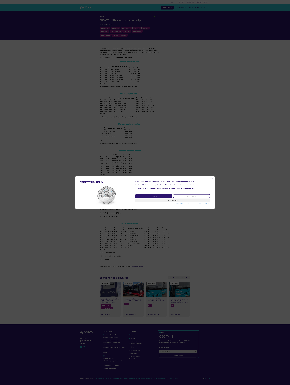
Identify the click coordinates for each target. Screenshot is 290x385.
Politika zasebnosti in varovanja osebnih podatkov (196, 204)
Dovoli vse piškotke (153, 196)
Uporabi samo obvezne (191, 196)
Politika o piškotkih (178, 204)
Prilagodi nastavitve (173, 200)
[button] (212, 178)
